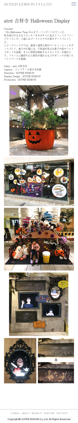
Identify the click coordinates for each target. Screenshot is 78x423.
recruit (37, 413)
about (25, 413)
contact (62, 413)
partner (49, 413)
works (15, 413)
